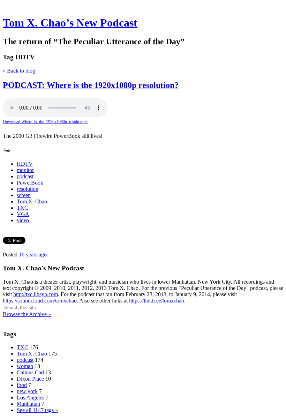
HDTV (25, 164)
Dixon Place (30, 379)
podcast (25, 176)
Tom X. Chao (32, 201)
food (22, 385)
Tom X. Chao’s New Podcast (70, 22)
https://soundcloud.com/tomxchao (40, 301)
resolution (27, 189)
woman (25, 366)
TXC (22, 208)
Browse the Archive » (27, 314)
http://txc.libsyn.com (35, 294)
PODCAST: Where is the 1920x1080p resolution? (91, 85)
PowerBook (30, 183)
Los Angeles (30, 398)
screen (24, 195)
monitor (25, 170)
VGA (23, 214)
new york (27, 391)
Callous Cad (30, 372)
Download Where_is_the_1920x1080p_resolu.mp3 (45, 121)
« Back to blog (19, 71)
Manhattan (28, 404)
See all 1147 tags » (37, 410)
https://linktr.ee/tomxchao (156, 301)
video (23, 220)
